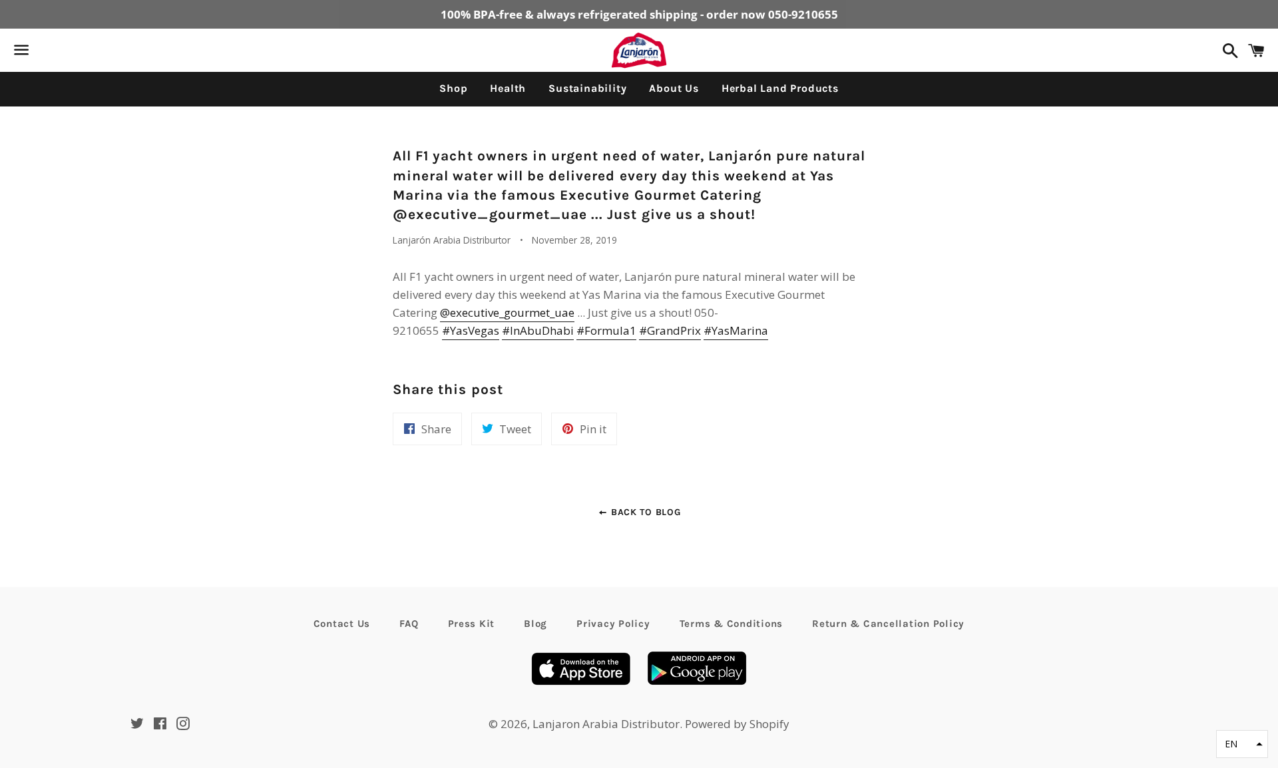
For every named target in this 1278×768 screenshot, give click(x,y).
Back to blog (644, 512)
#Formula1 (606, 330)
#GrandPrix (670, 330)
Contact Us (342, 624)
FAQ (408, 624)
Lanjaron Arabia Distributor (606, 723)
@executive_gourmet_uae (507, 312)
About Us (673, 88)
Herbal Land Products (780, 88)
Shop (453, 88)
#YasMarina (736, 330)
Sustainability (587, 88)
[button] (1242, 744)
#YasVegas (470, 330)
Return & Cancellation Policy (888, 624)
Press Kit (471, 624)
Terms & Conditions (731, 624)
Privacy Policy (613, 624)
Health (508, 88)
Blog (535, 624)
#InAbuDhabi (538, 330)
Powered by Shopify (737, 723)
